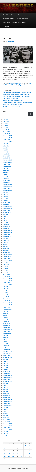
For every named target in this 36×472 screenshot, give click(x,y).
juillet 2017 (6, 337)
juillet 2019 (6, 289)
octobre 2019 (6, 283)
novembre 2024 (7, 162)
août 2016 (5, 359)
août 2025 (5, 144)
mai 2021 (5, 244)
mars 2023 (6, 200)
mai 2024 (5, 174)
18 (9, 453)
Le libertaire (6, 26)
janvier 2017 (6, 349)
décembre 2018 (7, 303)
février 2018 (6, 323)
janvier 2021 (6, 252)
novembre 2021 (7, 232)
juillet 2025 (6, 146)
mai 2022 (5, 220)
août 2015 (5, 383)
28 (21, 456)
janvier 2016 (6, 373)
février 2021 (6, 250)
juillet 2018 (6, 313)
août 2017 (5, 335)
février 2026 (6, 132)
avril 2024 (5, 176)
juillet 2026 (6, 122)
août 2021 (5, 238)
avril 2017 (5, 343)
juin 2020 (5, 267)
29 (25, 456)
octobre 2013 (6, 428)
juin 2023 (5, 194)
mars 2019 (6, 297)
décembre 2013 (7, 424)
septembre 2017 (7, 333)
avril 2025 (5, 152)
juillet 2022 (6, 216)
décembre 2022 (7, 206)
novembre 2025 (7, 138)
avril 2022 (5, 222)
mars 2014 (6, 418)
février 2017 (6, 347)
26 (13, 456)
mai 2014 (5, 414)
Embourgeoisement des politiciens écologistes (17, 92)
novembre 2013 (7, 426)
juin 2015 (5, 387)
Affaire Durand (15, 15)
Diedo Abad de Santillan (11, 85)
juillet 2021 (6, 240)
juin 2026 (5, 124)
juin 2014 (5, 412)
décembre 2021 (7, 230)
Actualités (5, 15)
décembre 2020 (7, 254)
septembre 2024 (7, 166)
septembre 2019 (7, 285)
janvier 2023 (6, 204)
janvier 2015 (6, 397)
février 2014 (6, 420)
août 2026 (5, 120)
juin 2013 (5, 436)
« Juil (8, 461)
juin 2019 (5, 291)
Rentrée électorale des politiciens (13, 100)
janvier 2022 (6, 228)
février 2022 (6, 226)
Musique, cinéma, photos (19, 22)
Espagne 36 (22, 85)
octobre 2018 (6, 307)
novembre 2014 (7, 401)
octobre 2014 (6, 404)
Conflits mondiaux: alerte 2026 (12, 107)
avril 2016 (5, 367)
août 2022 (5, 214)
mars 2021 (6, 248)
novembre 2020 (7, 256)
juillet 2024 (6, 170)
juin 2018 (5, 315)
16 (29, 451)
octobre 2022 (6, 210)
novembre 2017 (7, 329)
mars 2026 (6, 130)
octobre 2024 (6, 164)
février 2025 (6, 156)
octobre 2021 (6, 234)
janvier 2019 (6, 301)
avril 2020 (5, 271)
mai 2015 (5, 389)
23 (29, 453)
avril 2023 (5, 198)
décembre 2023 (7, 184)
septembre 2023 (7, 190)
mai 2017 (5, 341)
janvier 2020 (6, 277)
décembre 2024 (7, 160)
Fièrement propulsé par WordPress (18, 468)
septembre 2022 (7, 212)
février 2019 (6, 299)
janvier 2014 (6, 422)
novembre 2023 (7, 186)
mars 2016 (6, 369)
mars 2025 (6, 154)
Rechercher (6, 111)
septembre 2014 (7, 406)
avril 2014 (5, 416)
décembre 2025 (7, 136)
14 (21, 451)
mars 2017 (6, 345)
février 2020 (6, 275)
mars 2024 (6, 178)
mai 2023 (5, 196)
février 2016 (6, 371)
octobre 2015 (6, 379)
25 (9, 456)
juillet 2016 (6, 361)
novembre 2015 (7, 377)
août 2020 (5, 263)
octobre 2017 (6, 331)
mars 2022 (6, 224)
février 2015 (6, 395)
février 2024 (6, 180)
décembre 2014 (7, 399)
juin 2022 (5, 218)
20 (17, 453)
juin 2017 (5, 339)
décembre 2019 (7, 279)
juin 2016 (5, 363)
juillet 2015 (6, 385)
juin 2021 (5, 242)
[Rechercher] (30, 114)
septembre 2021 (7, 236)
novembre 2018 (7, 305)
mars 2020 (6, 273)
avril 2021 (5, 246)
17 (5, 453)
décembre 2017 (7, 327)
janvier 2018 (6, 325)
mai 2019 (5, 293)
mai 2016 (5, 365)
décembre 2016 (7, 351)
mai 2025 (5, 150)
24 (5, 456)
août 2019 (5, 287)
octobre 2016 (6, 355)
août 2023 (5, 192)
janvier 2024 (6, 182)
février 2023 (6, 202)
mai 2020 (5, 269)
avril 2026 (5, 128)
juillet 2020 (6, 265)
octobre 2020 (6, 259)
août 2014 (5, 408)
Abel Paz (7, 38)
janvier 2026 (6, 134)
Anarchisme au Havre (8, 18)
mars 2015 (6, 393)
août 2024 (5, 168)
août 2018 (5, 311)
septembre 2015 (7, 381)
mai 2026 (5, 126)
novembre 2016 (7, 353)
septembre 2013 (7, 430)
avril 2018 (5, 319)
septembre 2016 (7, 357)
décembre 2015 (7, 375)
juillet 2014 (6, 410)
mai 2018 (5, 317)
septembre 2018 (7, 309)
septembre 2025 (7, 142)
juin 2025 (5, 148)
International (6, 22)
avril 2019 (5, 295)
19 (13, 453)
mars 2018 (6, 321)
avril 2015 (5, 391)
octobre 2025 (6, 140)
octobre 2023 (6, 188)
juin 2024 (5, 172)
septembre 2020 (7, 261)
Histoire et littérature (22, 18)
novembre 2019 (7, 281)
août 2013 (5, 432)
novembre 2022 (7, 208)
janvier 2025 (6, 158)
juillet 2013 (6, 434)
